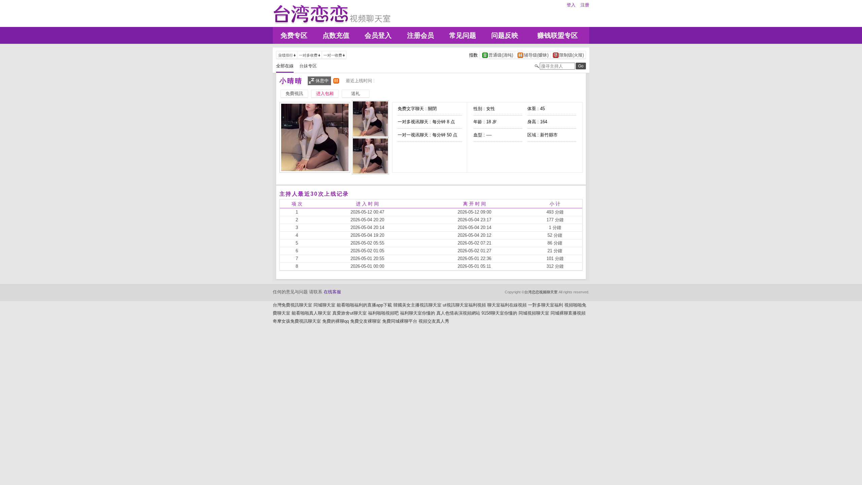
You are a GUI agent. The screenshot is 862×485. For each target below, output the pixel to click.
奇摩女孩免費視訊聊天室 (297, 321)
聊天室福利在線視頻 (507, 305)
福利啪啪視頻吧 (383, 313)
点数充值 (336, 35)
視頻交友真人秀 (434, 321)
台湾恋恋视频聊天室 (541, 292)
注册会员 (420, 35)
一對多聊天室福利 (545, 305)
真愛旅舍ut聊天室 (349, 313)
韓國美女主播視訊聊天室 (417, 305)
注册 (585, 4)
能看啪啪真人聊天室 (311, 313)
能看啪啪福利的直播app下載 (364, 305)
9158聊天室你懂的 (499, 313)
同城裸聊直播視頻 (568, 313)
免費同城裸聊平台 (399, 321)
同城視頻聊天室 (534, 313)
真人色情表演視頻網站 (458, 313)
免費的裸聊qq (335, 321)
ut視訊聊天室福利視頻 (464, 305)
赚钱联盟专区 (557, 35)
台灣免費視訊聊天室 (292, 305)
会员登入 (378, 35)
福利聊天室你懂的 (417, 313)
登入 (571, 4)
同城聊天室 (324, 305)
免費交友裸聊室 (365, 321)
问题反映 (504, 35)
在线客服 (332, 291)
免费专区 (293, 35)
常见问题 (462, 35)
